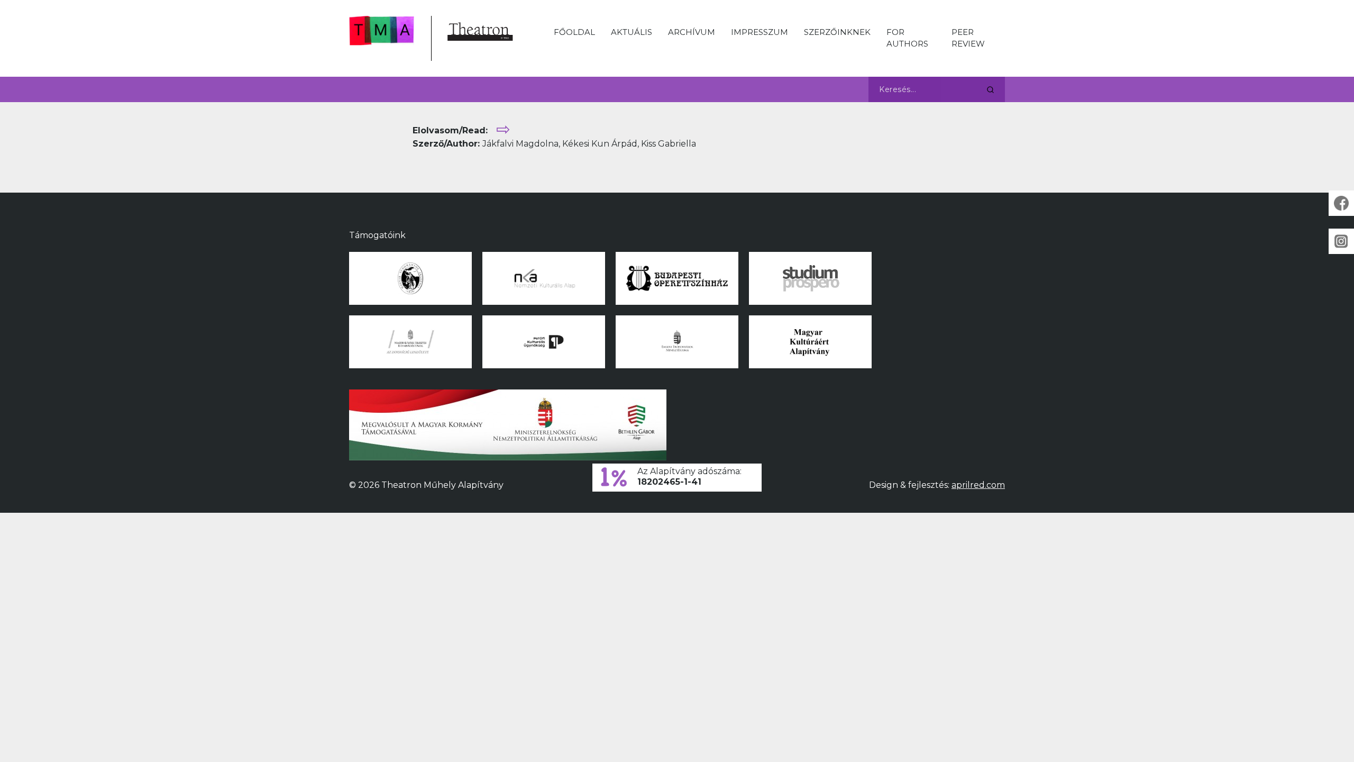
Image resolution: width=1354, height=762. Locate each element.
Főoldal (574, 32)
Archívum (691, 32)
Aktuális (631, 32)
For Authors (907, 38)
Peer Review (968, 38)
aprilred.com (978, 485)
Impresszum (759, 32)
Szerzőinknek (837, 32)
